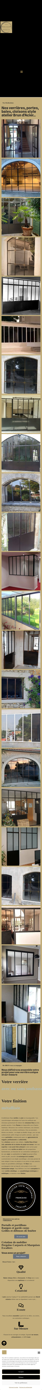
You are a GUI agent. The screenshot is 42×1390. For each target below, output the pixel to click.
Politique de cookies (13, 1387)
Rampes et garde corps (15, 1227)
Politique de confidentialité (25, 1387)
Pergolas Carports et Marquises (21, 1245)
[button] (39, 1353)
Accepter (21, 1372)
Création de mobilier (14, 1242)
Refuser (21, 1377)
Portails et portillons (14, 1225)
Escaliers (7, 1247)
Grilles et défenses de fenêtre (19, 1230)
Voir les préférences (21, 1383)
